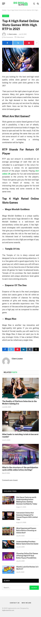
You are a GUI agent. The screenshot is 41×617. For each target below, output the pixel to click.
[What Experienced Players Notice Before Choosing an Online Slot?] (8, 531)
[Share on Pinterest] (29, 43)
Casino (5, 16)
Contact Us (14, 603)
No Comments (8, 37)
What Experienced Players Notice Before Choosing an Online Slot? (26, 530)
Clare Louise (13, 34)
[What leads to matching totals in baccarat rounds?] (20, 421)
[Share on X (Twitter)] (18, 43)
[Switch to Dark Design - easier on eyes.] (34, 4)
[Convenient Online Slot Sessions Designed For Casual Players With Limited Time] (8, 515)
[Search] (38, 3)
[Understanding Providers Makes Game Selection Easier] (8, 544)
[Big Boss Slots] (20, 3)
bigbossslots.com (8, 610)
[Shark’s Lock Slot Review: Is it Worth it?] (8, 569)
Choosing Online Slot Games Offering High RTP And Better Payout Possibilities (27, 556)
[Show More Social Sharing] (37, 43)
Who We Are (26, 603)
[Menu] (3, 3)
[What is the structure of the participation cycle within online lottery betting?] (20, 454)
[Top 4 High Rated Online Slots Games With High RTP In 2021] (20, 60)
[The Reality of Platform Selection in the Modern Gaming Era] (20, 388)
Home (4, 10)
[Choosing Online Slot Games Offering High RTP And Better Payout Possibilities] (8, 556)
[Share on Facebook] (7, 43)
